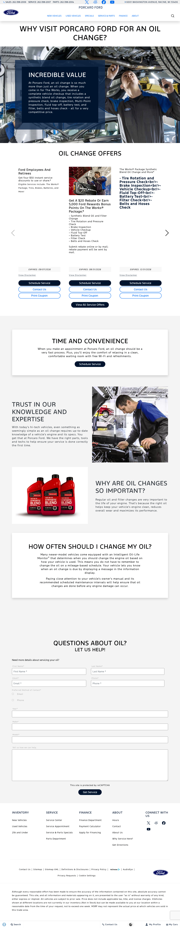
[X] (149, 823)
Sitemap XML (52, 869)
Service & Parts (106, 15)
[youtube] (149, 829)
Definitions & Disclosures (75, 869)
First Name (18, 666)
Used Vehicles (73, 15)
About (135, 15)
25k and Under (20, 832)
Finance (123, 15)
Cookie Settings (87, 875)
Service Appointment (57, 826)
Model (16, 735)
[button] (172, 16)
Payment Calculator (90, 826)
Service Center (54, 820)
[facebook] (164, 823)
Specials (89, 15)
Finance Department (90, 820)
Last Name (97, 666)
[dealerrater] (156, 823)
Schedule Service (39, 283)
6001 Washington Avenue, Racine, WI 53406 (152, 2)
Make (16, 722)
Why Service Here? (122, 838)
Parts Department (56, 838)
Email (16, 678)
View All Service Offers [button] (90, 304)
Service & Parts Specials (59, 832)
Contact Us (39, 289)
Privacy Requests (67, 875)
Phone (95, 678)
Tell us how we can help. (25, 748)
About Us (117, 832)
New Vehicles (54, 15)
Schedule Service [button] (90, 364)
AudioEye (128, 869)
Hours (115, 820)
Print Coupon (39, 295)
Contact (116, 826)
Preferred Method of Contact (26, 690)
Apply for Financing (90, 832)
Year (15, 709)
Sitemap (37, 869)
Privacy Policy (98, 869)
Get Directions (120, 845)
